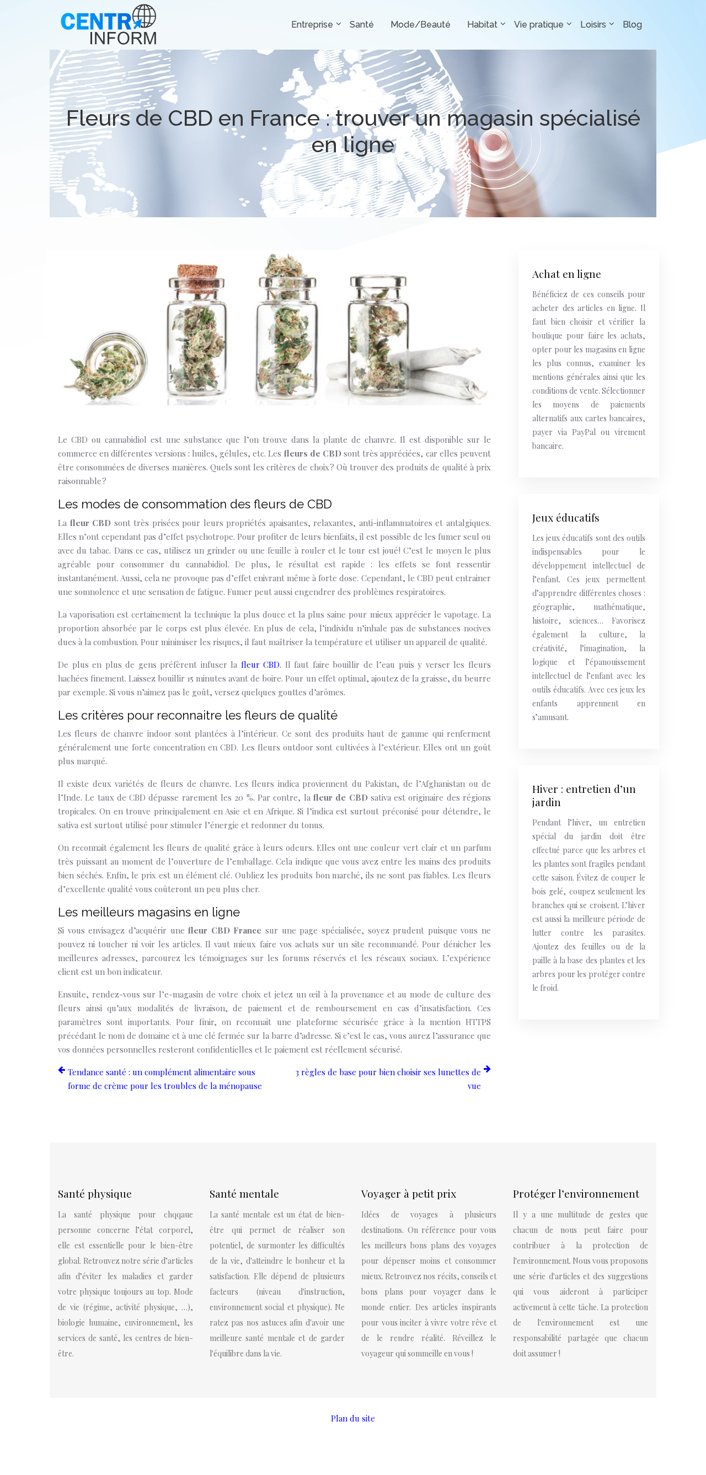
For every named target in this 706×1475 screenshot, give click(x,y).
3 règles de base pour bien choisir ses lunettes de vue (388, 1078)
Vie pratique (539, 24)
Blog (632, 24)
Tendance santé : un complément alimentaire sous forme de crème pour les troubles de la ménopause (165, 1078)
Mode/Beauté (421, 24)
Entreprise (312, 24)
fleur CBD (260, 664)
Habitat (482, 24)
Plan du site (353, 1418)
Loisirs (593, 24)
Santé (362, 24)
